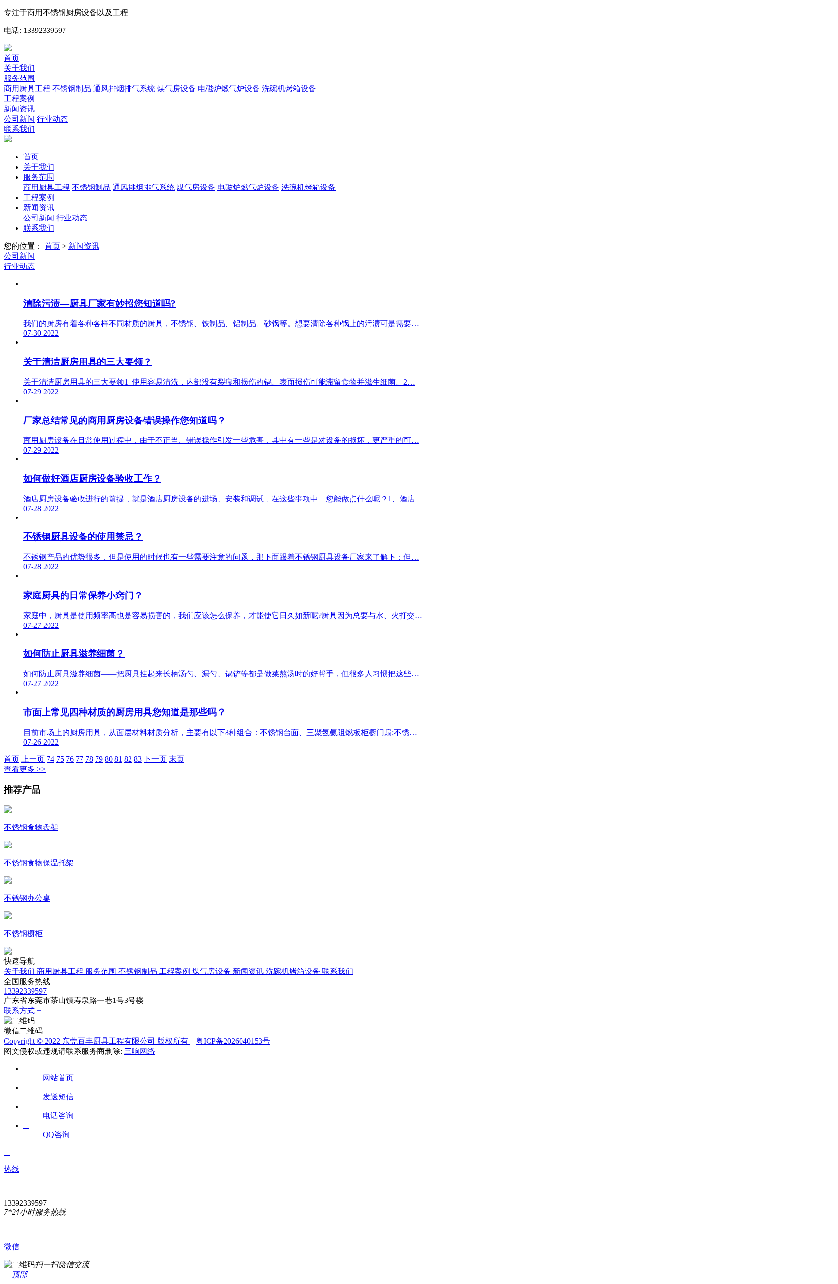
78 (89, 759)
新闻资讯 (19, 109)
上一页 (33, 759)
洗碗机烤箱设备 (289, 88)
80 (109, 759)
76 (70, 759)
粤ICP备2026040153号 (233, 1041)
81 (118, 759)
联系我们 (19, 129)
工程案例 (19, 98)
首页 (11, 58)
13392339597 (25, 991)
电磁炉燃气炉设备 (229, 88)
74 (50, 759)
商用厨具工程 (27, 88)
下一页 (155, 759)
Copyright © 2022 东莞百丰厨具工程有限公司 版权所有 (97, 1041)
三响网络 (139, 1051)
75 (60, 759)
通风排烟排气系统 (124, 88)
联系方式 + (22, 1010)
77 (79, 759)
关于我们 (19, 68)
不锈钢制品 (71, 88)
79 (99, 759)
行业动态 (52, 119)
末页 (176, 759)
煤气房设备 (176, 88)
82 (128, 759)
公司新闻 (19, 119)
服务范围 (19, 78)
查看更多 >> (25, 769)
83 (138, 759)
